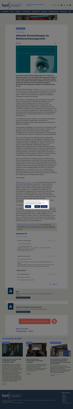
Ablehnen (37, 206)
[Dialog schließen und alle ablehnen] (48, 201)
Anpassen (28, 206)
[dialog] (36, 204)
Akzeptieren (44, 206)
